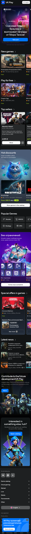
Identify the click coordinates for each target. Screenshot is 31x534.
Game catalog (5, 481)
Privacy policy (4, 516)
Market (3, 488)
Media (3, 495)
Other (3, 502)
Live (2, 491)
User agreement (5, 513)
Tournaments (5, 498)
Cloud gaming (5, 485)
